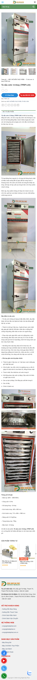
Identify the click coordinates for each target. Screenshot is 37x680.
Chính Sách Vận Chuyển (10, 618)
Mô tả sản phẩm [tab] (8, 111)
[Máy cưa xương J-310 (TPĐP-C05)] (27, 551)
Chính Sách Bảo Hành (9, 615)
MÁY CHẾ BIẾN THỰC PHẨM (16, 79)
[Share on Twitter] (9, 105)
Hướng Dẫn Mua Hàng (9, 609)
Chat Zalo (10, 95)
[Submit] (33, 6)
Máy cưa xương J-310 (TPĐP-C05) (26, 562)
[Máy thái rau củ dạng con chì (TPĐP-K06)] (9, 551)
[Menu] (2, 2)
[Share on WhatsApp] (2, 105)
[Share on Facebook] (5, 105)
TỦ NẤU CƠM (25, 101)
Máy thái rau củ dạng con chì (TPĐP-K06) (9, 562)
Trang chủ (3, 79)
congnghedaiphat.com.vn (10, 632)
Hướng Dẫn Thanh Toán (10, 612)
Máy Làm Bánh (7, 649)
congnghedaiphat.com (9, 626)
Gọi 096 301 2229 (28, 95)
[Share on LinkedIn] (18, 105)
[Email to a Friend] (12, 105)
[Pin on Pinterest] (15, 105)
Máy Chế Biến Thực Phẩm (10, 646)
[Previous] (4, 39)
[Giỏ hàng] (35, 2)
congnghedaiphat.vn (8, 629)
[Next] (32, 39)
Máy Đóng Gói (6, 642)
